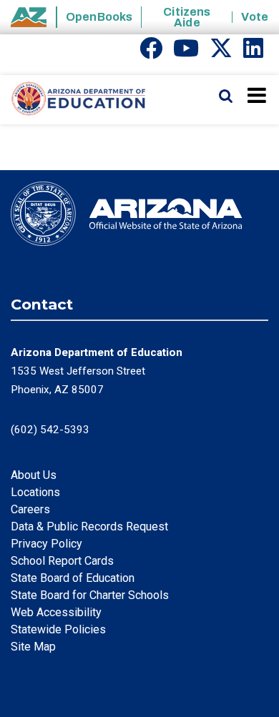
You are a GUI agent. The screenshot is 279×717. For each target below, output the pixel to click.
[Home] (73, 99)
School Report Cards (62, 561)
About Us (34, 475)
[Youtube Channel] (186, 52)
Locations (35, 492)
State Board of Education (72, 578)
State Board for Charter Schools (90, 595)
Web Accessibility (56, 612)
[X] (221, 52)
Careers (30, 509)
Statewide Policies (58, 629)
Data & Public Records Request (89, 526)
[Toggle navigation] (258, 95)
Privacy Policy (46, 543)
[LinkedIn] (253, 52)
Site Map (33, 646)
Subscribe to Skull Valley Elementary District (16, 130)
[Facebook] (151, 52)
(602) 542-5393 (50, 429)
